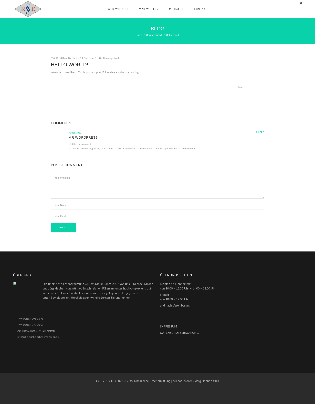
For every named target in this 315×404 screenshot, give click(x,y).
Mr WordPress (83, 137)
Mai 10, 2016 (58, 58)
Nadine (75, 58)
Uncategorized (154, 35)
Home (139, 35)
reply (260, 132)
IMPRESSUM (168, 326)
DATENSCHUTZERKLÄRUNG (179, 332)
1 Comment (88, 58)
